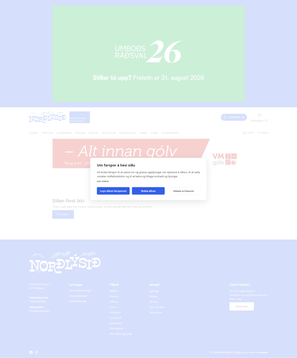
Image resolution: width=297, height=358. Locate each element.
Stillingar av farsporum (183, 191)
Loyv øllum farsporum (113, 190)
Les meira (102, 181)
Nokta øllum (148, 190)
